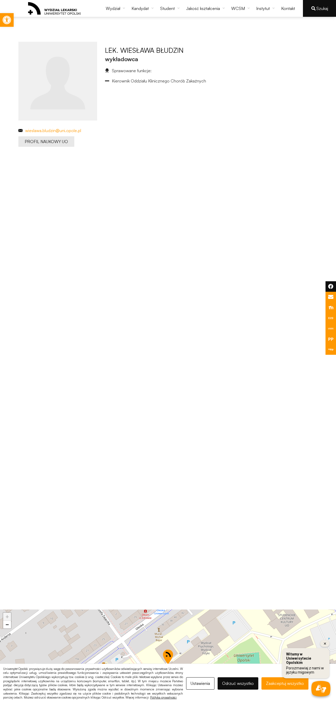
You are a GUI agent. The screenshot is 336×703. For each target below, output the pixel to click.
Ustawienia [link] (200, 683)
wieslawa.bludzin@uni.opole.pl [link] (53, 130)
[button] (116, 8)
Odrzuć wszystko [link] (238, 683)
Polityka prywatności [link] (163, 697)
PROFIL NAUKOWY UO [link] (46, 141)
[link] (7, 20)
